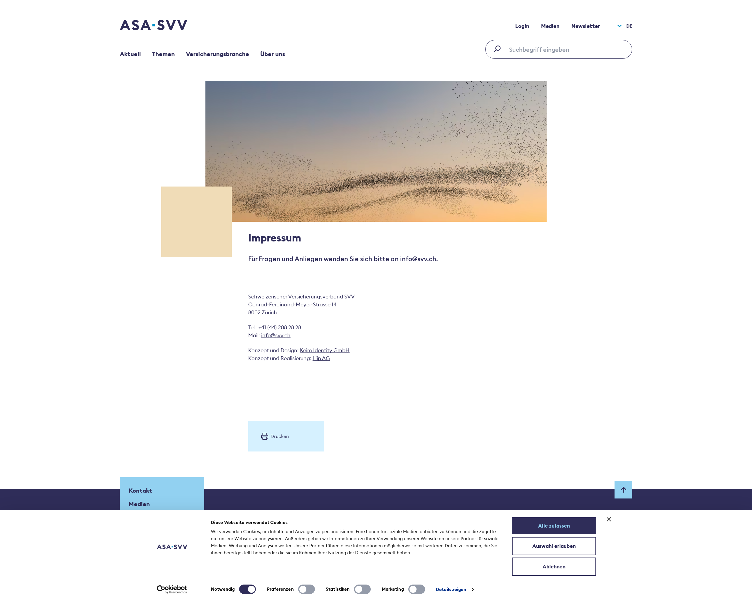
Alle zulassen (554, 526)
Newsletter (585, 26)
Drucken (280, 436)
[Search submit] (498, 48)
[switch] (306, 589)
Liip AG (321, 358)
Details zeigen (451, 589)
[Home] (164, 26)
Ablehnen (554, 566)
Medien (550, 26)
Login (522, 26)
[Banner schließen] (609, 519)
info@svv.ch (276, 335)
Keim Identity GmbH (325, 350)
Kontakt (140, 490)
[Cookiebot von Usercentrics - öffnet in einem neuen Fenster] (172, 589)
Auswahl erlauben (554, 546)
